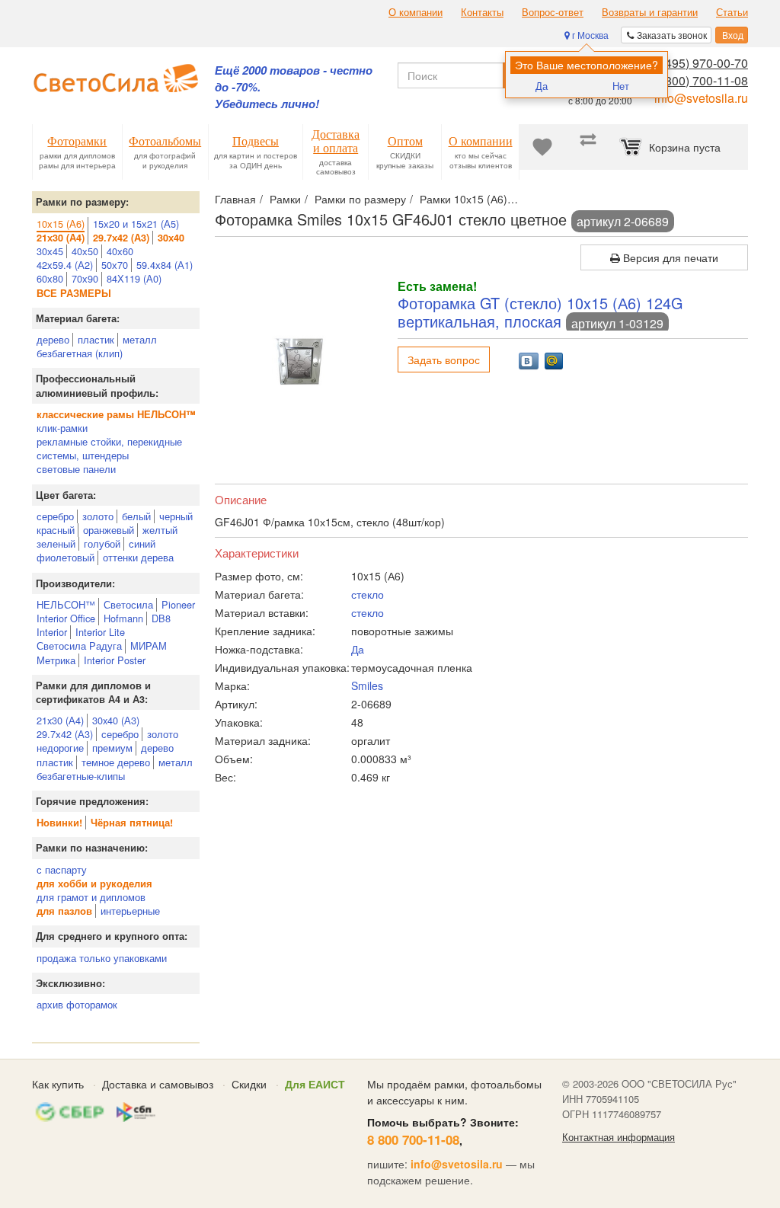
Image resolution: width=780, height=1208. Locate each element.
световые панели (76, 469)
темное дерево (116, 762)
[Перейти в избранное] (542, 147)
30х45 (50, 251)
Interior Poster (114, 660)
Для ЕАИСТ (315, 1083)
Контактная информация (618, 1137)
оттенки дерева (138, 557)
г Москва (589, 34)
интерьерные (130, 910)
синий (142, 543)
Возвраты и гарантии (650, 12)
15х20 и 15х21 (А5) (136, 223)
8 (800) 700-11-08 (699, 80)
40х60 (120, 251)
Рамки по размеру (360, 198)
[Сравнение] (588, 147)
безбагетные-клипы (81, 776)
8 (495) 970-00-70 (699, 63)
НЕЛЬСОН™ (66, 604)
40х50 (85, 251)
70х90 (85, 278)
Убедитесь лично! (267, 104)
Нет (620, 85)
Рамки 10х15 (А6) (463, 198)
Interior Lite (100, 632)
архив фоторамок (77, 1004)
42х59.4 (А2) (65, 264)
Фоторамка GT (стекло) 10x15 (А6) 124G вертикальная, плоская (540, 312)
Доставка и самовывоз (157, 1083)
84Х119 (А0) (134, 278)
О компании (415, 12)
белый (136, 516)
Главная (235, 198)
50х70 (114, 264)
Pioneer (178, 604)
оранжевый (108, 530)
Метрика (56, 660)
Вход (731, 34)
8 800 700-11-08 (413, 1139)
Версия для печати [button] (669, 257)
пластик (96, 339)
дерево (53, 339)
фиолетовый (65, 557)
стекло (367, 594)
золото (97, 516)
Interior (52, 632)
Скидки (249, 1083)
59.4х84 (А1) (164, 264)
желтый (159, 530)
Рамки (285, 198)
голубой (102, 543)
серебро (55, 516)
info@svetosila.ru (701, 98)
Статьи (732, 12)
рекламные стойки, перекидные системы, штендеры (109, 448)
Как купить (58, 1083)
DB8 (161, 618)
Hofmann (123, 618)
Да (541, 85)
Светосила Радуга (79, 645)
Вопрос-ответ (552, 12)
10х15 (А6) (61, 223)
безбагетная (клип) (80, 353)
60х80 (50, 278)
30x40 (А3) (115, 720)
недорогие (60, 747)
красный (56, 530)
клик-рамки (62, 427)
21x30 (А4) (60, 720)
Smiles (367, 685)
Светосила (128, 604)
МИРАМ (148, 645)
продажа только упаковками (102, 958)
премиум (112, 747)
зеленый (56, 543)
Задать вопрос (444, 359)
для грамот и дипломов (91, 897)
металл (140, 339)
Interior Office (66, 618)
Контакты (482, 12)
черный (176, 516)
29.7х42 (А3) (65, 734)
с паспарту (62, 869)
